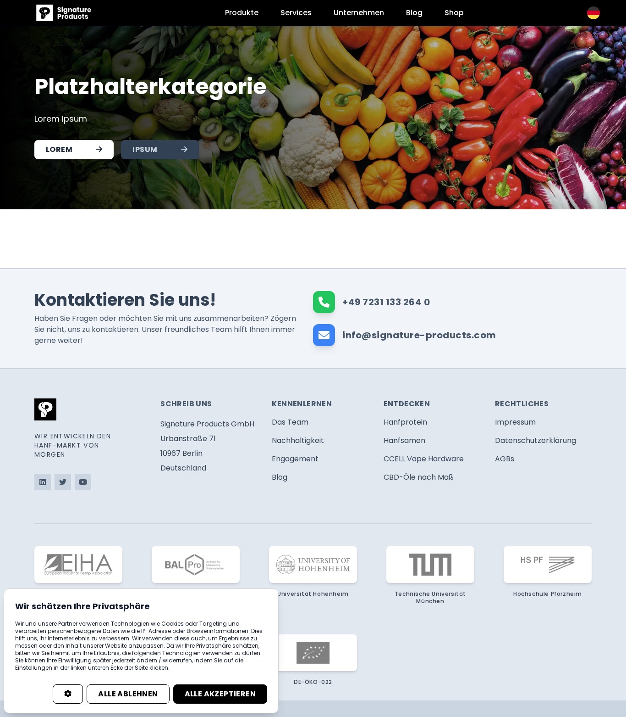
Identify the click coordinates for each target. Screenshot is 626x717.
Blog (414, 12)
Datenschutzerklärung (535, 440)
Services (296, 12)
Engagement (295, 459)
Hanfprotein (405, 422)
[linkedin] (42, 482)
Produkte (241, 12)
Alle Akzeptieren (220, 694)
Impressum (515, 422)
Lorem (59, 149)
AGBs (504, 459)
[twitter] (63, 482)
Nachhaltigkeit (298, 440)
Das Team (290, 422)
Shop (454, 12)
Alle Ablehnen (128, 694)
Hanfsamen (404, 440)
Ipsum (144, 149)
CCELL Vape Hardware (424, 459)
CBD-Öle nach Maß (419, 477)
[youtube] (83, 482)
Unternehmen (359, 12)
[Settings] (68, 694)
